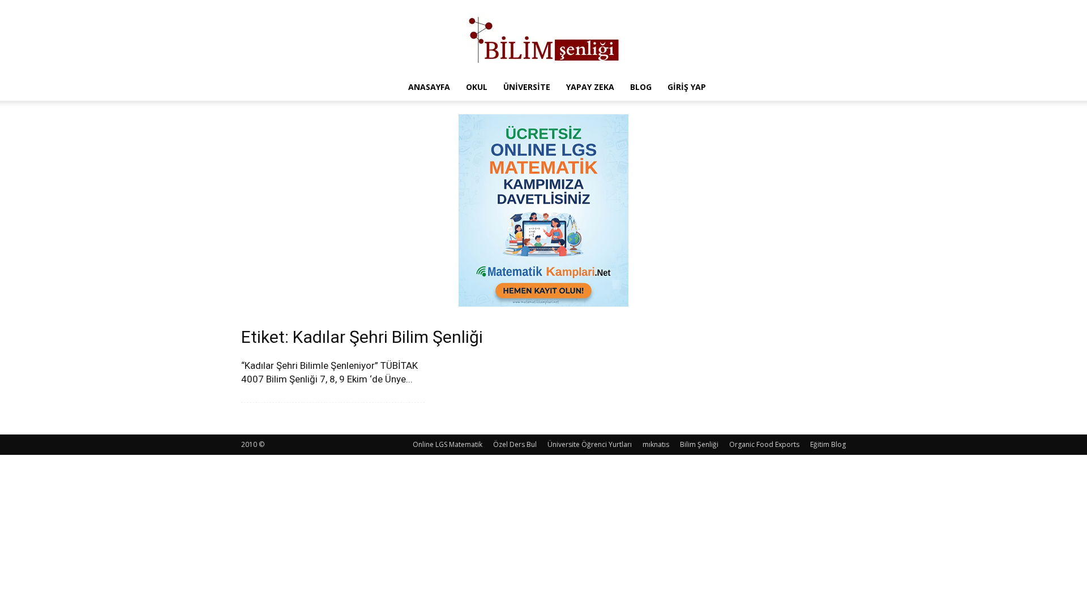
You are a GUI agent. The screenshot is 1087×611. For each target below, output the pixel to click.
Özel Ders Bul (515, 444)
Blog (641, 86)
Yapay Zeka (590, 86)
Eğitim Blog (828, 444)
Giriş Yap (686, 86)
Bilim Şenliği (699, 444)
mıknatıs (656, 444)
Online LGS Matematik (447, 444)
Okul (476, 86)
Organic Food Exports (764, 444)
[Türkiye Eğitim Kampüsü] (543, 37)
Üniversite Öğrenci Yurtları (589, 444)
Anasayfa (429, 86)
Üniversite (526, 86)
